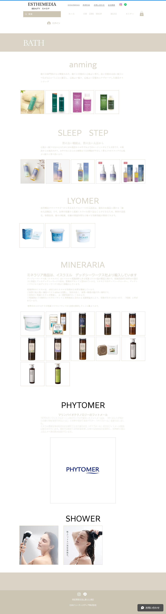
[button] (142, 13)
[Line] (125, 4)
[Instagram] (120, 4)
